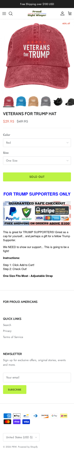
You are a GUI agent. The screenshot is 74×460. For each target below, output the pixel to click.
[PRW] (37, 13)
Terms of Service (13, 337)
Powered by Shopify (28, 447)
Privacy (7, 331)
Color (6, 135)
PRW (14, 447)
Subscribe (14, 389)
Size (6, 153)
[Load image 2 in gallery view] (37, 56)
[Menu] (4, 13)
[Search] (12, 13)
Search (7, 325)
